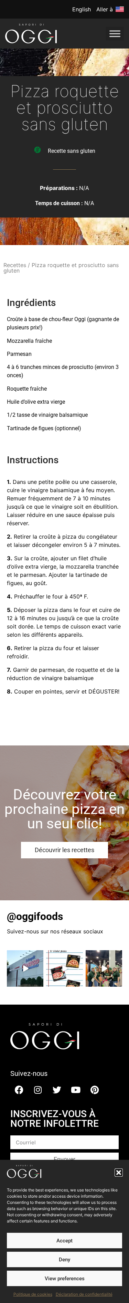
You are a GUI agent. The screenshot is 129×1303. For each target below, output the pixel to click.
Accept (64, 1241)
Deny (64, 1260)
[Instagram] (37, 1089)
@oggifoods (35, 916)
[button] (118, 1172)
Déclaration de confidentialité (84, 1294)
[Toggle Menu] (114, 33)
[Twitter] (56, 1089)
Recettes (14, 265)
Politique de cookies (32, 1294)
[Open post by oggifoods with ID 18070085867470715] (64, 968)
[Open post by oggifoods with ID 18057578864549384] (104, 968)
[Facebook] (19, 1089)
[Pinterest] (94, 1089)
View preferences (65, 1278)
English (81, 9)
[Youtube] (75, 1089)
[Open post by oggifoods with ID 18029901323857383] (25, 968)
